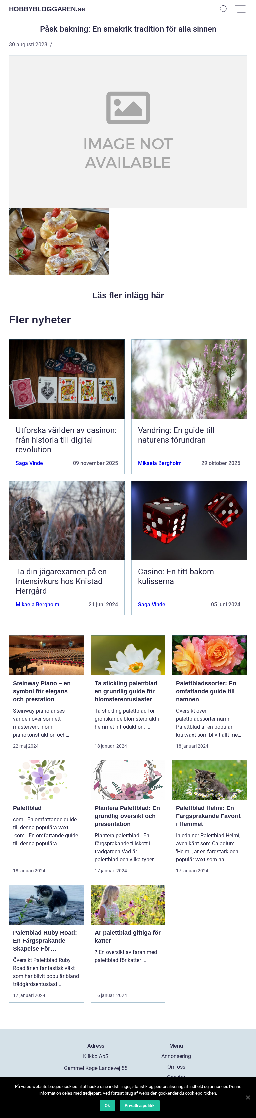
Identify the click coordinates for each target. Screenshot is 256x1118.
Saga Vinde (29, 463)
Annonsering (176, 1056)
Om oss (176, 1067)
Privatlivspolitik (140, 1105)
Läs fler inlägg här (128, 295)
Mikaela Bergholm (160, 463)
